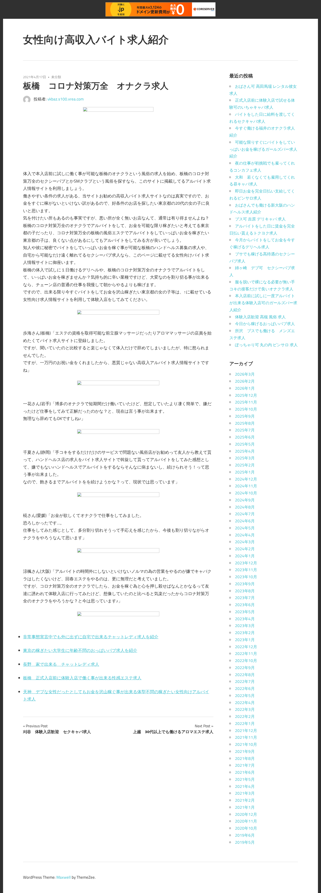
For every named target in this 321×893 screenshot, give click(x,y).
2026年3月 (245, 374)
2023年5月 (245, 612)
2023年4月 (245, 619)
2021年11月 (246, 737)
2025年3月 (245, 458)
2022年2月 (245, 716)
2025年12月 (246, 395)
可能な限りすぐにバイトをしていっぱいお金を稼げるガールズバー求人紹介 (263, 149)
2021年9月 (245, 751)
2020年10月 (246, 828)
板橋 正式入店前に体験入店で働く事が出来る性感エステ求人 (82, 678)
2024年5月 (245, 528)
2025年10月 (246, 409)
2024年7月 (245, 514)
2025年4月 (245, 451)
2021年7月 (245, 765)
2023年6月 (245, 605)
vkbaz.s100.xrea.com (65, 99)
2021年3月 (245, 793)
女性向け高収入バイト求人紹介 (96, 39)
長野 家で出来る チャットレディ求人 (61, 664)
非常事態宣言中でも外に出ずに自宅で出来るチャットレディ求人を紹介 (90, 637)
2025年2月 (245, 465)
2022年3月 (245, 709)
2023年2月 (245, 633)
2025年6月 (245, 437)
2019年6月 (245, 835)
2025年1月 (245, 472)
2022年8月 (245, 675)
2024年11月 (246, 486)
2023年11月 (246, 570)
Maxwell (63, 877)
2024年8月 (245, 507)
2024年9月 (245, 500)
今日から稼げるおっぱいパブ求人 (265, 324)
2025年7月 (245, 430)
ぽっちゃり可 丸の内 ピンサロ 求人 (266, 345)
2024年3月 (245, 542)
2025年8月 (245, 423)
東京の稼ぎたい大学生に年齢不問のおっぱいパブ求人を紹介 (80, 650)
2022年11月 (246, 654)
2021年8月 (245, 758)
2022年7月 (245, 681)
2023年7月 (245, 598)
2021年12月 (246, 730)
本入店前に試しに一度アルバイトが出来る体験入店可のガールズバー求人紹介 (263, 303)
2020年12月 (246, 814)
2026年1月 (245, 388)
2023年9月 (245, 584)
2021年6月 (245, 772)
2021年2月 (245, 800)
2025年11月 (246, 402)
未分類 (56, 76)
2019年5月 (245, 842)
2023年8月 (245, 591)
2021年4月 (245, 786)
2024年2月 (245, 549)
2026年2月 (245, 381)
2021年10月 (246, 744)
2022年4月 (245, 703)
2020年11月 (246, 821)
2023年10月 (246, 577)
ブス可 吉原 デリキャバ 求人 (260, 219)
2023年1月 (245, 640)
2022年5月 (245, 696)
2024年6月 (245, 521)
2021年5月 (245, 779)
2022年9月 (245, 668)
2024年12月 (246, 479)
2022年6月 (245, 688)
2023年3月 (245, 626)
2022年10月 (246, 661)
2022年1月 (245, 723)
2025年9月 (245, 416)
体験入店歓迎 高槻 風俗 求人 (260, 317)
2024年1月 (245, 556)
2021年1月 (245, 807)
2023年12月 (246, 563)
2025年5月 (245, 444)
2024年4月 (245, 535)
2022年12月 (246, 647)
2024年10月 (246, 493)
